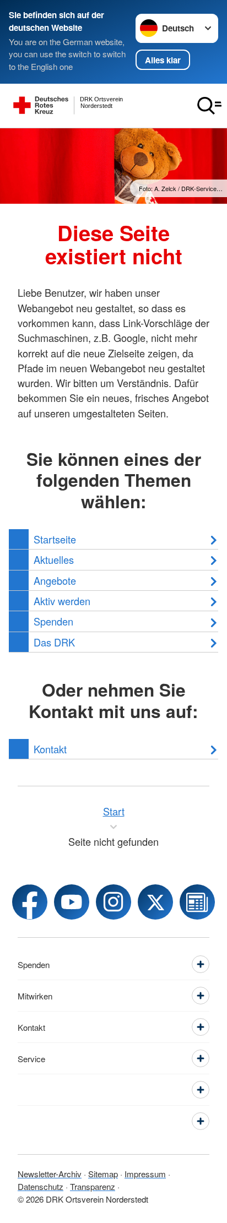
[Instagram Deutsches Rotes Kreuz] (113, 902)
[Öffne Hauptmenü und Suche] (209, 106)
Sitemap (103, 1173)
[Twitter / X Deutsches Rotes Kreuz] (155, 902)
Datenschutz (40, 1186)
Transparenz (92, 1186)
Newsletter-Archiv (50, 1173)
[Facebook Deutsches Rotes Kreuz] (29, 902)
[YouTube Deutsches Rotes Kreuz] (71, 902)
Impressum (145, 1173)
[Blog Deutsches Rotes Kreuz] (197, 902)
